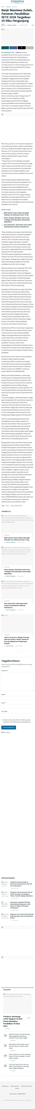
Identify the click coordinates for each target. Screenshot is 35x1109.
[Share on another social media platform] (30, 47)
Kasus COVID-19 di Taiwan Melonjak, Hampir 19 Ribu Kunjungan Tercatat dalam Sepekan (20, 1056)
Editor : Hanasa (12, 25)
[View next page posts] (19, 651)
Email (3, 703)
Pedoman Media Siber (26, 1086)
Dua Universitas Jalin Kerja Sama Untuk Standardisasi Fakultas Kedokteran (15, 605)
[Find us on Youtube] (19, 1104)
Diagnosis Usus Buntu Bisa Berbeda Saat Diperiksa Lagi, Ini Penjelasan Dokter (22, 916)
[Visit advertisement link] (17, 127)
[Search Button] (33, 2)
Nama (3, 694)
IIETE (7, 505)
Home (2, 6)
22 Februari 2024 (23, 25)
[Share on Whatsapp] (5, 47)
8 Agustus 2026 (20, 610)
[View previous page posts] (15, 651)
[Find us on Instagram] (17, 1104)
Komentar (4, 670)
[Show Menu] (2, 2)
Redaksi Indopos (15, 1086)
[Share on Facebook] (13, 47)
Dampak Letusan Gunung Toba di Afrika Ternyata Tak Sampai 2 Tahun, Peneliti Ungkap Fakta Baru (21, 894)
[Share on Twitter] (22, 47)
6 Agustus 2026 (18, 646)
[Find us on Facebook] (14, 1104)
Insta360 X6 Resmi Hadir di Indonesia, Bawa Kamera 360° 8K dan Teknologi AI (21, 884)
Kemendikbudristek (16, 505)
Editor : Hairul (10, 646)
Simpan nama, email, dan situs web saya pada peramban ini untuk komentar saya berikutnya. (17, 721)
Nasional (8, 6)
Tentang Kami (5, 1086)
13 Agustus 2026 (14, 888)
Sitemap (17, 1088)
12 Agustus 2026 (20, 542)
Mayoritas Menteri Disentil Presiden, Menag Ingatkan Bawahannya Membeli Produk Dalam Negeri (19, 1036)
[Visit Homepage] (17, 2)
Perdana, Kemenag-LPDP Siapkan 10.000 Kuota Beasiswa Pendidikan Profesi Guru (12, 1021)
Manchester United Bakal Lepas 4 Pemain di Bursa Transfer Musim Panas (19, 1046)
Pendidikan (15, 6)
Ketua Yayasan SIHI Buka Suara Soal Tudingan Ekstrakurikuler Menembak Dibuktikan (17, 220)
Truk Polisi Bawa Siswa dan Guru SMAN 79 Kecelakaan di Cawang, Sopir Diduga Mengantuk (19, 1066)
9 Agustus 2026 (20, 576)
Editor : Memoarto (11, 542)
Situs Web (4, 711)
